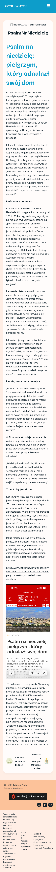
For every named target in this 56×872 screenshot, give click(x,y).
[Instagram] (50, 805)
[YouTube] (45, 805)
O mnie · (24, 838)
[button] (48, 6)
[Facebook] (39, 805)
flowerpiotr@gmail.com (43, 848)
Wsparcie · (25, 841)
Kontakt (25, 849)
